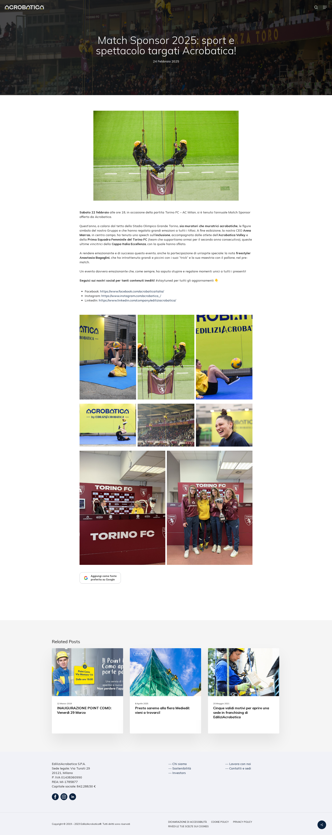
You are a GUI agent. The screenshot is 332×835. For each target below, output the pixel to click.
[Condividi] (321, 824)
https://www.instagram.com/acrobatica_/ (131, 296)
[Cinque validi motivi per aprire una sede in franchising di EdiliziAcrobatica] (243, 690)
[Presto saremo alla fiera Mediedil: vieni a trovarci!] (165, 690)
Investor (221, 653)
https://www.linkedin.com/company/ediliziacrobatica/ (137, 300)
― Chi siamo (177, 764)
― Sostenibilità (179, 768)
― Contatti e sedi (238, 768)
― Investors (177, 773)
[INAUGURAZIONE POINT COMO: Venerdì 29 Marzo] (87, 690)
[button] (325, 7)
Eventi (62, 653)
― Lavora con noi (238, 764)
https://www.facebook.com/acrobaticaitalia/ (132, 291)
